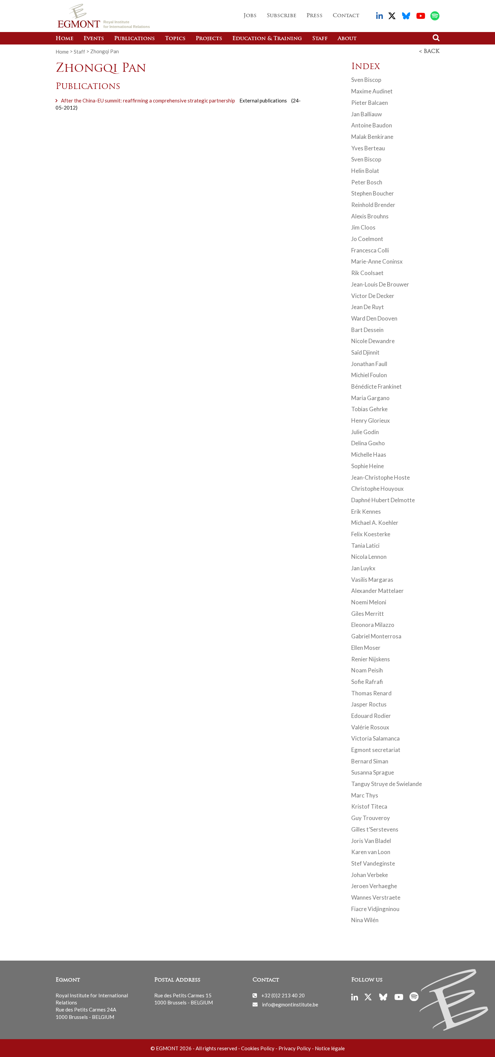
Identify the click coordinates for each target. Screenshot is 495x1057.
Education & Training (267, 38)
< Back (429, 51)
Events (94, 38)
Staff (320, 38)
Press (314, 16)
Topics (175, 38)
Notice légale (330, 1048)
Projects (209, 38)
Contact (346, 16)
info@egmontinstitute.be (290, 1004)
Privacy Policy (294, 1048)
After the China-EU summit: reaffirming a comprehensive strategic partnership (148, 100)
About (347, 38)
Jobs (250, 16)
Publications (134, 38)
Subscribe (281, 16)
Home (64, 38)
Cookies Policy (257, 1048)
